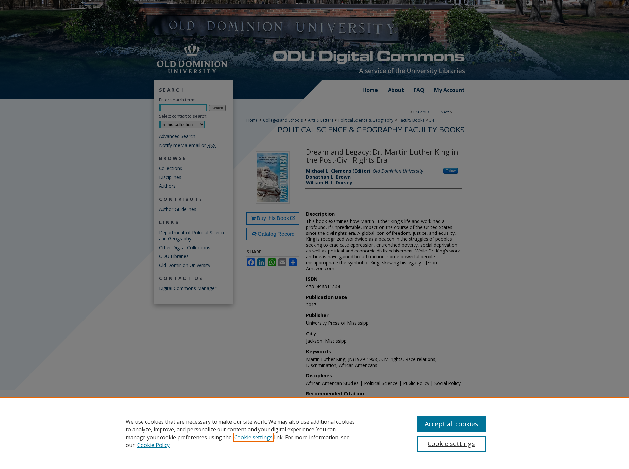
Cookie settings (253, 437)
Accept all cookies (451, 423)
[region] (314, 433)
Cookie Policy (153, 445)
